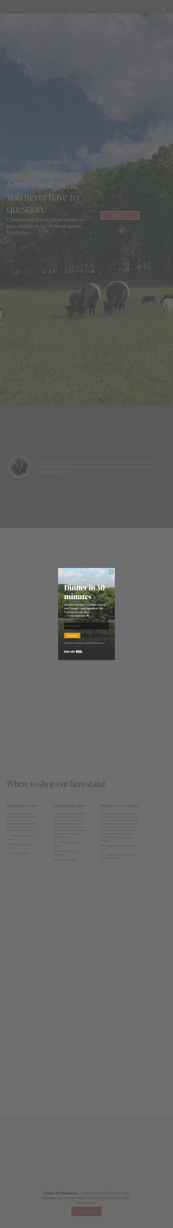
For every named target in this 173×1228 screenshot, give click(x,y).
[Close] (111, 572)
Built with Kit (73, 651)
